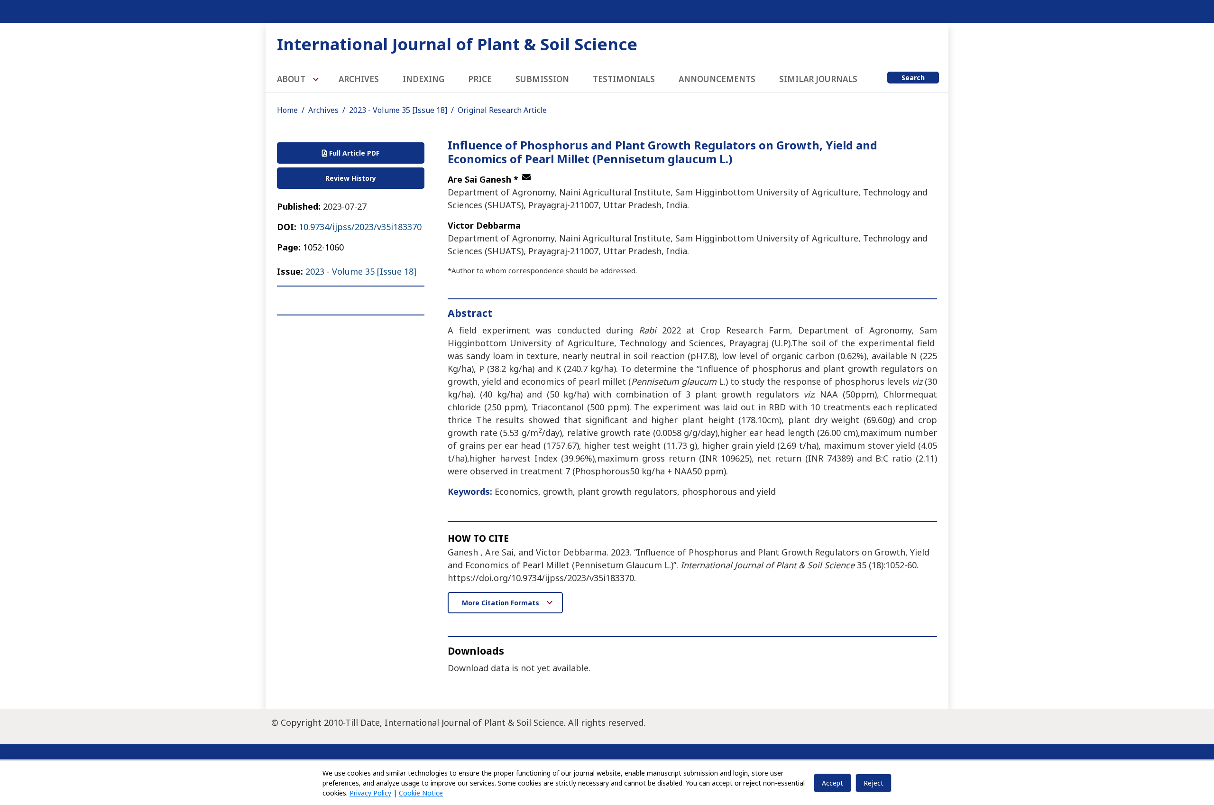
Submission (542, 79)
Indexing (423, 79)
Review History (350, 178)
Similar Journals (818, 79)
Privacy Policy (370, 792)
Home (287, 110)
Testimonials (624, 79)
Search (913, 77)
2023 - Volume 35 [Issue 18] (398, 110)
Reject (873, 782)
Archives (359, 79)
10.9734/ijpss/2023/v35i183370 (360, 226)
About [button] (292, 79)
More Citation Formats (501, 602)
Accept (832, 782)
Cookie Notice (421, 792)
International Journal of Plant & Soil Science (457, 44)
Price (480, 79)
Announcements (717, 79)
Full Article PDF (353, 152)
